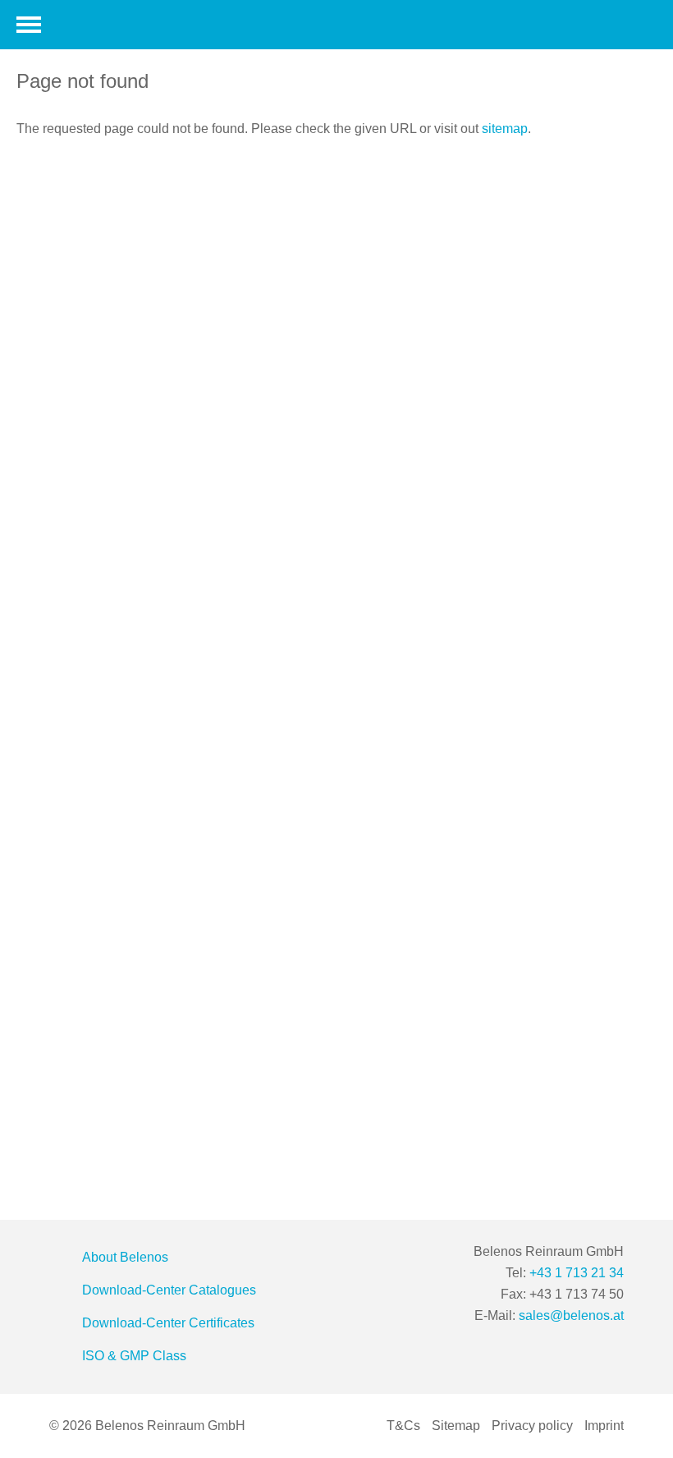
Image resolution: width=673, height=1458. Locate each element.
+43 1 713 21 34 (576, 1273)
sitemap (505, 129)
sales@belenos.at (571, 1315)
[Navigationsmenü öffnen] (28, 24)
